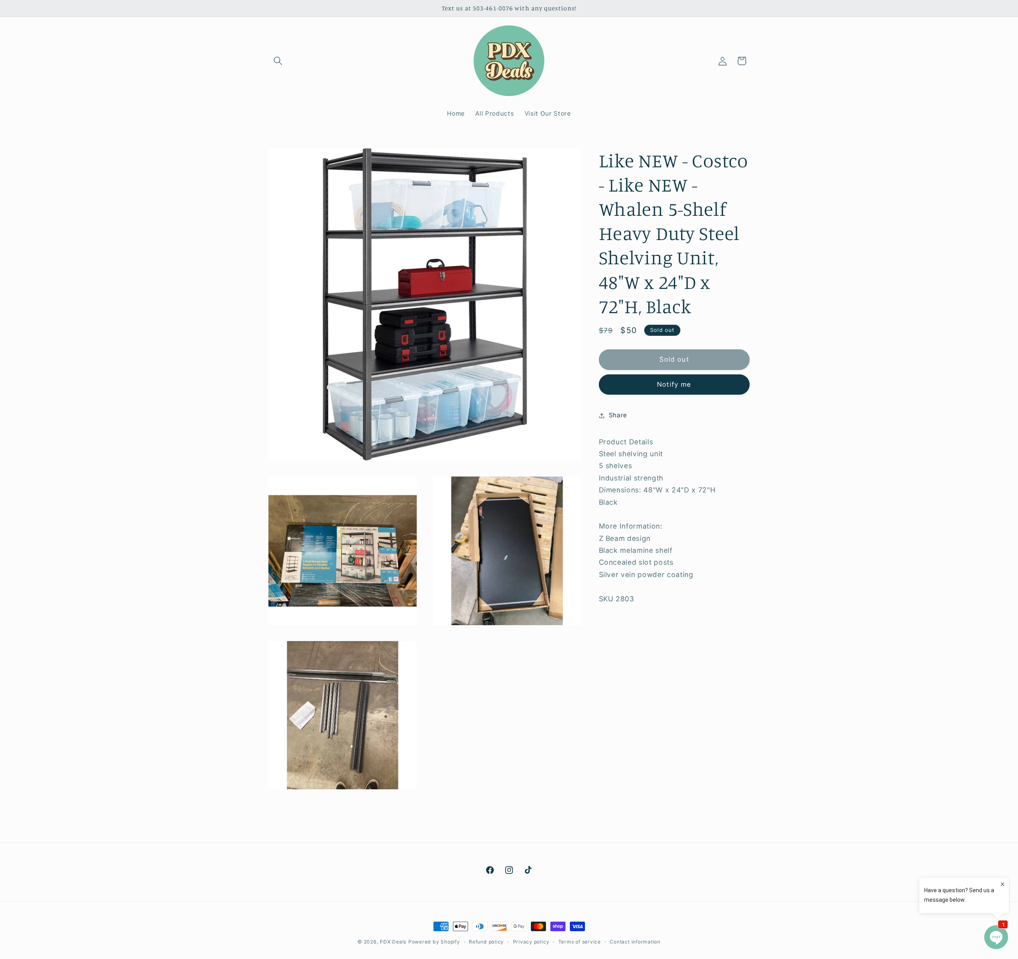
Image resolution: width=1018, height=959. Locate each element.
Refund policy (486, 942)
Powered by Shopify (434, 942)
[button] (278, 60)
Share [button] (618, 415)
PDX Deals (393, 942)
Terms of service (579, 942)
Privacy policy (531, 942)
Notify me (674, 384)
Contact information (635, 942)
